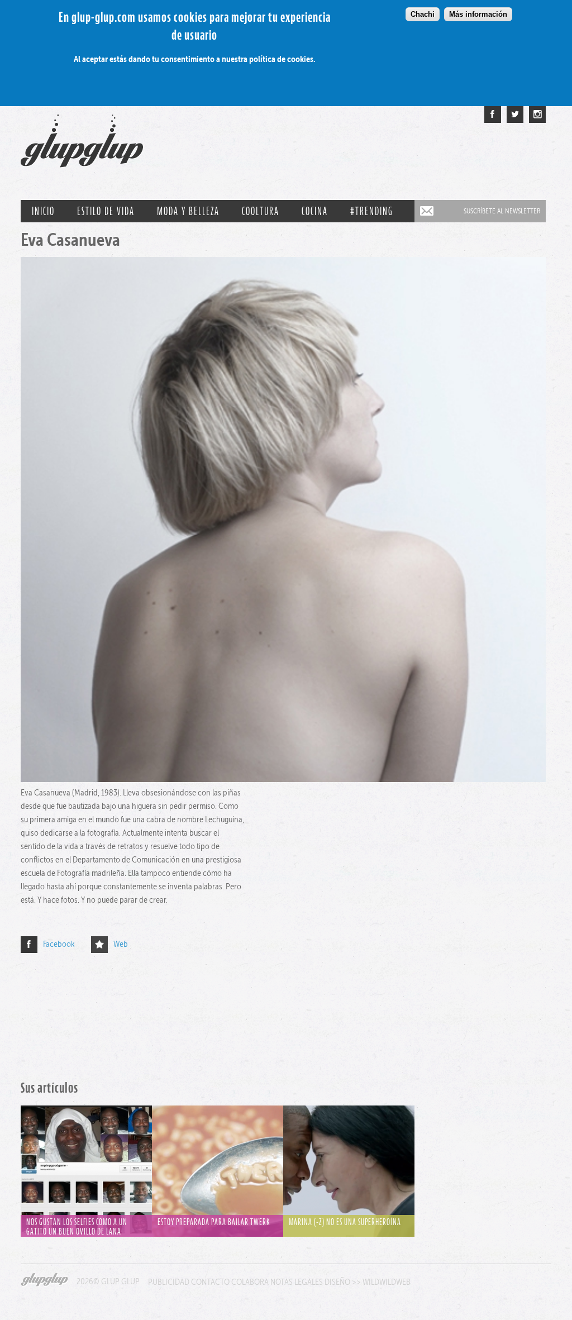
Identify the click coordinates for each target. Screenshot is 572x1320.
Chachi (423, 14)
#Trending (371, 211)
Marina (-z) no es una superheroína (345, 1222)
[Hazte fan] (492, 114)
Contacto (210, 1281)
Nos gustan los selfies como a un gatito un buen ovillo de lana (76, 1227)
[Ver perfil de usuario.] (283, 779)
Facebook (58, 943)
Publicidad (168, 1281)
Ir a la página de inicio (82, 146)
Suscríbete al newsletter (502, 211)
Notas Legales (296, 1281)
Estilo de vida (106, 211)
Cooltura (260, 211)
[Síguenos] (515, 114)
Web (120, 943)
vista (86, 1159)
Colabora (250, 1281)
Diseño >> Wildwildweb (368, 1281)
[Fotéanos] (537, 114)
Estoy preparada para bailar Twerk (214, 1222)
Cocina (315, 211)
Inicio (43, 211)
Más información (478, 14)
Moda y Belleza (188, 211)
